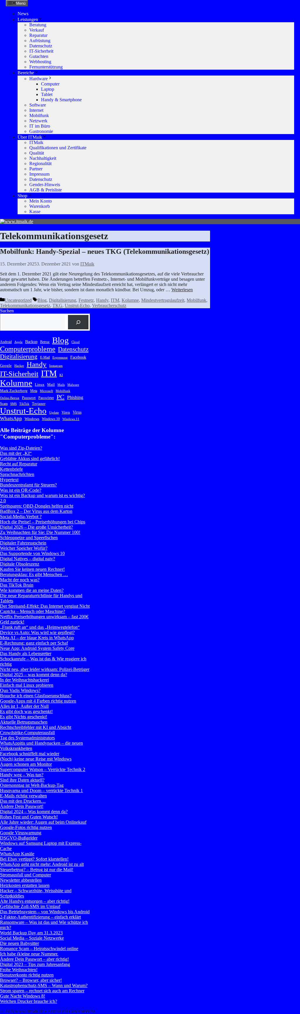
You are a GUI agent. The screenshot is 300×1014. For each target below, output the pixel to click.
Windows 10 (51, 419)
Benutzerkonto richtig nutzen (27, 974)
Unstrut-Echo (77, 305)
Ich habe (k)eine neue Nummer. (29, 953)
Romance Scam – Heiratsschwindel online (39, 948)
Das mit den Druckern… (23, 801)
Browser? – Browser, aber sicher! (31, 980)
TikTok (24, 403)
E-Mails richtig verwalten (23, 795)
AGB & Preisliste (45, 189)
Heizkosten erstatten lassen (25, 885)
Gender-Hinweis (44, 184)
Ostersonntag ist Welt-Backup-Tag (32, 785)
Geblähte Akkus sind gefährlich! (30, 458)
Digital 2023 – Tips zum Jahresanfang (35, 964)
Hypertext (9, 479)
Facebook (78, 357)
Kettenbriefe (11, 469)
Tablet (46, 94)
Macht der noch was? (20, 579)
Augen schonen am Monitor (26, 764)
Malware (73, 384)
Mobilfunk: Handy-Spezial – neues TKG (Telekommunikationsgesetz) (104, 251)
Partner (35, 168)
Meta (33, 391)
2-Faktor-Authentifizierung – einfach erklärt (40, 916)
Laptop (47, 89)
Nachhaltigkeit (42, 158)
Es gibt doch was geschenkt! (26, 711)
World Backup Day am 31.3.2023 (31, 932)
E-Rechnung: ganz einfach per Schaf (34, 642)
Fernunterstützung (46, 66)
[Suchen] (78, 322)
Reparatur (38, 35)
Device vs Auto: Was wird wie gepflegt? (37, 632)
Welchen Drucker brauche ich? (28, 1001)
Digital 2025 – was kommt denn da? (33, 674)
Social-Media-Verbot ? (21, 516)
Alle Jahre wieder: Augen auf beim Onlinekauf (43, 822)
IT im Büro (39, 126)
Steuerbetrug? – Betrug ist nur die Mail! (36, 869)
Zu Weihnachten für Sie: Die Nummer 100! (40, 532)
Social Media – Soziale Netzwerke (32, 938)
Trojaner (38, 403)
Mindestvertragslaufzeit (162, 300)
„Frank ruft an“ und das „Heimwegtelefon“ (40, 627)
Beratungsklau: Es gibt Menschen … (34, 574)
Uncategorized (18, 300)
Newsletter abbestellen (21, 880)
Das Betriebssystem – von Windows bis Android (45, 911)
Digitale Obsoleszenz (19, 563)
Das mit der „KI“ (16, 453)
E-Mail (45, 357)
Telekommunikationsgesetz (25, 305)
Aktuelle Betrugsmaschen (23, 722)
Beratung (37, 24)
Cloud (75, 342)
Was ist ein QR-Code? (20, 490)
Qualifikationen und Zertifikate (57, 147)
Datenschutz (40, 45)
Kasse (34, 211)
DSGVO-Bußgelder (19, 837)
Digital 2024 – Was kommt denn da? (34, 811)
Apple (18, 342)
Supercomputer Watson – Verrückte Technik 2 (42, 769)
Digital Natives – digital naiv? (27, 558)
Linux (40, 384)
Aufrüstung (39, 40)
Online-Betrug (9, 398)
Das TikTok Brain (16, 585)
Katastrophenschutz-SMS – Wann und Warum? (44, 985)
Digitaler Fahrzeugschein (23, 542)
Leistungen (28, 19)
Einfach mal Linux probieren (26, 685)
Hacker (19, 365)
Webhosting (40, 61)
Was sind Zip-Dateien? (21, 448)
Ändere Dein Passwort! (21, 806)
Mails (61, 384)
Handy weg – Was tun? (21, 774)
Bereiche (26, 72)
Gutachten (38, 56)
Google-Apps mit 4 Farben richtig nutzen (38, 700)
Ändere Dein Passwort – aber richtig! (34, 959)
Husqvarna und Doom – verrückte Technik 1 (41, 790)
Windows (32, 419)
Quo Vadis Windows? (20, 690)
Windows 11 (70, 419)
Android (6, 342)
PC (60, 396)
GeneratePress (82, 1011)
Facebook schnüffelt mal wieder (29, 753)
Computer (50, 83)
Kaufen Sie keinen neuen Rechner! (32, 569)
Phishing (75, 397)
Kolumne (130, 300)
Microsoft (46, 391)
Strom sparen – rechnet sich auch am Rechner (42, 990)
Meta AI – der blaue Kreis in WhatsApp (37, 637)
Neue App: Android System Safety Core (37, 648)
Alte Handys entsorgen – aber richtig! (34, 901)
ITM (115, 300)
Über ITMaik (30, 137)
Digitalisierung (62, 300)
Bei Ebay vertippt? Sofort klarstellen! (34, 859)
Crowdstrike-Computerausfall (27, 732)
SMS (13, 403)
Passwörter (46, 398)
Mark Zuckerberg (14, 390)
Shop (22, 195)
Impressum (39, 174)
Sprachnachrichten (17, 474)
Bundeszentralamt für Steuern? (28, 484)
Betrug (45, 342)
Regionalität (40, 163)
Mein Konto (40, 200)
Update (54, 412)
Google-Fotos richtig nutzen (26, 827)
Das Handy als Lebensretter (25, 653)
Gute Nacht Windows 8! (22, 996)
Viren (66, 412)
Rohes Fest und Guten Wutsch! (29, 816)
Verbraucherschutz (109, 305)
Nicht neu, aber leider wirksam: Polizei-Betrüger (44, 669)
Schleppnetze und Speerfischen (29, 537)
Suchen (7, 310)
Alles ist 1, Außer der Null (24, 706)
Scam (4, 404)
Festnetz (86, 300)
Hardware (38, 78)
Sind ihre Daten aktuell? (22, 779)
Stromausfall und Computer (25, 874)
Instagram (56, 365)
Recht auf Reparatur (18, 463)
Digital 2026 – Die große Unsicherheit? (36, 527)
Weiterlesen (182, 289)
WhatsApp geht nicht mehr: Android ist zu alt (42, 864)
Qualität (36, 152)
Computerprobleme (27, 349)
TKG (57, 305)
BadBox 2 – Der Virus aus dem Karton (36, 511)
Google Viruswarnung (20, 832)
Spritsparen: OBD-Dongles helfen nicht (36, 505)
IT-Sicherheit (41, 51)
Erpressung (60, 357)
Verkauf (36, 30)
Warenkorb (39, 206)
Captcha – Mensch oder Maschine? (32, 611)
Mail (51, 384)
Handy (102, 300)
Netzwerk (38, 120)
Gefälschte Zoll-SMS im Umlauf (30, 906)
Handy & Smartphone (61, 99)
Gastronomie (41, 131)
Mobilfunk (39, 115)
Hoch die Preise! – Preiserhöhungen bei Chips (42, 521)
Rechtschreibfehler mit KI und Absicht (35, 727)
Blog (42, 300)
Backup (31, 341)
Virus (77, 412)
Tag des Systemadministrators (27, 737)
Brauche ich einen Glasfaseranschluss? (35, 695)
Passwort (29, 397)
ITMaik (36, 142)
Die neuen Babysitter (19, 943)
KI (61, 375)
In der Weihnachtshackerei (24, 679)
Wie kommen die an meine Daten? (32, 590)
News (23, 13)
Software (37, 104)
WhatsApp (11, 418)
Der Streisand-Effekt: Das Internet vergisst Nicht (45, 606)
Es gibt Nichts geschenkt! (23, 716)
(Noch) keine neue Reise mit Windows (35, 758)
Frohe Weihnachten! (19, 969)
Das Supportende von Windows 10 (32, 553)
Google (6, 365)
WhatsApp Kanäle (17, 853)
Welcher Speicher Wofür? (23, 548)
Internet (36, 110)
